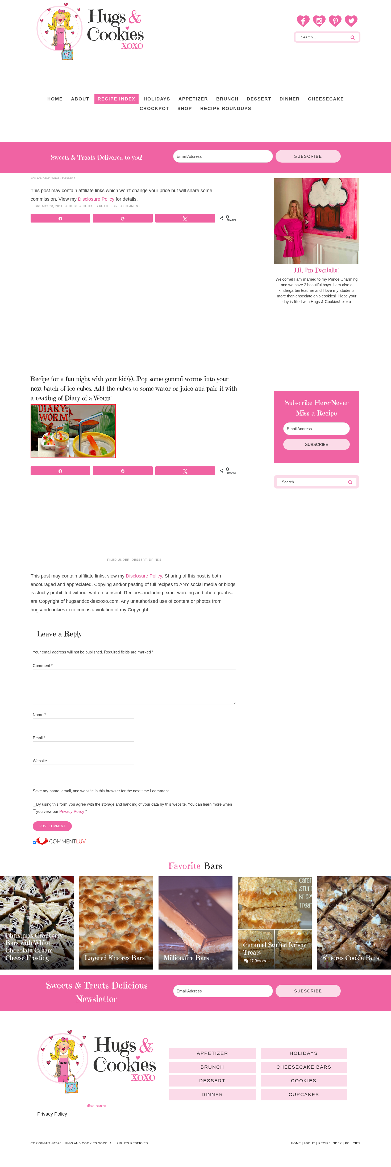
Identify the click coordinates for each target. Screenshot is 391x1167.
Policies (352, 1143)
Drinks (155, 559)
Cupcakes (304, 1094)
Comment (43, 665)
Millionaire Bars (186, 958)
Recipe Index (330, 1143)
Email (39, 738)
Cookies (304, 1080)
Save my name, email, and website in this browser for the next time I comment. (101, 791)
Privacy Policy (71, 811)
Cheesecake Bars (303, 1067)
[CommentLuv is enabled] (61, 843)
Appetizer (212, 1053)
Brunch (212, 1067)
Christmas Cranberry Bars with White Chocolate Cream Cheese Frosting (34, 946)
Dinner (212, 1094)
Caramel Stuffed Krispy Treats (274, 948)
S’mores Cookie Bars (350, 958)
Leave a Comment (125, 206)
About (309, 1143)
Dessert (139, 559)
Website (40, 760)
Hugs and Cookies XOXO (90, 31)
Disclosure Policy (96, 199)
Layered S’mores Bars (115, 958)
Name (39, 714)
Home (296, 1143)
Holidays (304, 1053)
